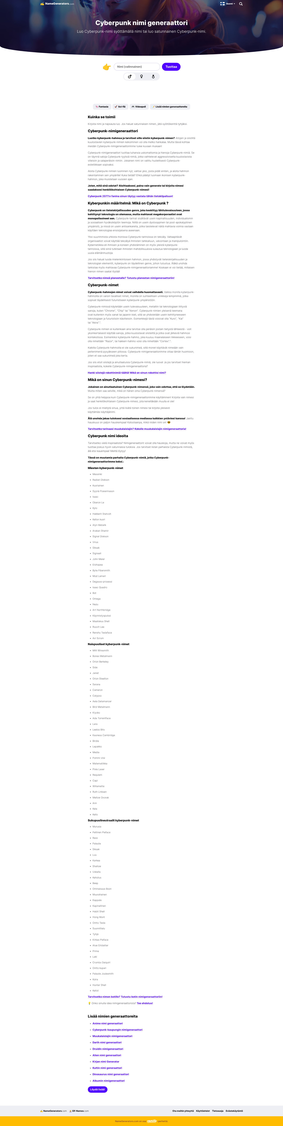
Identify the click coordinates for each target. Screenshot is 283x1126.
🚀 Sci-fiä (120, 106)
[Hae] (240, 3)
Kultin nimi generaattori (107, 1067)
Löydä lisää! (97, 1089)
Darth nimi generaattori (107, 1042)
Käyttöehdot (203, 1110)
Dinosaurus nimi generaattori (111, 1074)
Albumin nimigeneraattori (109, 1080)
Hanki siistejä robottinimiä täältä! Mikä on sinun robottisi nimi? (127, 372)
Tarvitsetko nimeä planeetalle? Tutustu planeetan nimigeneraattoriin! (131, 277)
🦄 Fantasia (101, 106)
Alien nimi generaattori (107, 1055)
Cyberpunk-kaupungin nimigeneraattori (118, 1029)
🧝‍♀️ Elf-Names (79, 1110)
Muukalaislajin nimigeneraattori (112, 1036)
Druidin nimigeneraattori (108, 1048)
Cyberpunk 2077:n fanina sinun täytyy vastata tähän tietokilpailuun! (130, 196)
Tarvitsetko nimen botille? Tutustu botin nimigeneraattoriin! (125, 996)
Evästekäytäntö (234, 1110)
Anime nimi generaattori (108, 1023)
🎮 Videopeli (139, 106)
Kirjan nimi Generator (106, 1061)
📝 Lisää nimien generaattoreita (169, 106)
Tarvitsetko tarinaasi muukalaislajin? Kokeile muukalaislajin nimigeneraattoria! (137, 428)
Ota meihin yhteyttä (183, 1110)
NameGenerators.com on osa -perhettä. (141, 1121)
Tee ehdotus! (145, 1003)
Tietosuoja (217, 1110)
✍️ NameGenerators (53, 1110)
